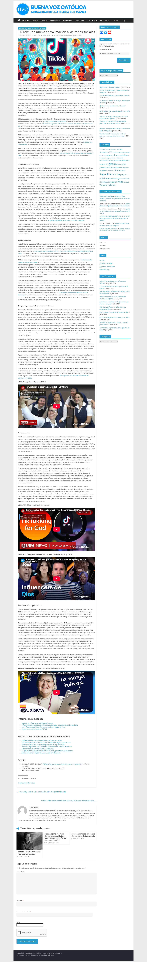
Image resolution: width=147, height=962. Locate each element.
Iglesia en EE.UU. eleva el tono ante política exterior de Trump (115, 211)
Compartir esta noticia (26, 783)
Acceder (102, 260)
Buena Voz (37, 35)
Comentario (20, 872)
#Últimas (42, 28)
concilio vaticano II (125, 152)
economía (120, 158)
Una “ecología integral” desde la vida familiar (114, 312)
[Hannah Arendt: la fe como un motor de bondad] (29, 833)
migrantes (126, 167)
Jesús (88, 20)
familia (102, 164)
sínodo (119, 181)
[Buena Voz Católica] (18, 20)
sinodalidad (104, 182)
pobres (126, 175)
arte (121, 149)
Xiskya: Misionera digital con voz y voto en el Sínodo (41, 753)
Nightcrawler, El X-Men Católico (110, 87)
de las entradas (106, 263)
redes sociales (66, 35)
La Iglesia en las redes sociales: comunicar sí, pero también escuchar (47, 751)
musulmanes (109, 170)
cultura (115, 155)
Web (18, 922)
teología (126, 182)
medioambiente (116, 167)
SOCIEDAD (112, 182)
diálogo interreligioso (106, 158)
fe (106, 164)
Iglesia (112, 164)
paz (121, 175)
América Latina (115, 149)
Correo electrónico (23, 912)
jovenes (102, 167)
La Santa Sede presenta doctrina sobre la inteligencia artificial (114, 218)
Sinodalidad (67, 20)
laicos (108, 167)
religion (73, 35)
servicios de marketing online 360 (110, 216)
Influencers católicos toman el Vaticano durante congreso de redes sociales (50, 725)
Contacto (44, 20)
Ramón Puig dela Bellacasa (108, 229)
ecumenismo (104, 160)
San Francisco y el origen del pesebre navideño (115, 111)
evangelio (125, 160)
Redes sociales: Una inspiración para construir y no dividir (43, 744)
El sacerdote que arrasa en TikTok (34, 729)
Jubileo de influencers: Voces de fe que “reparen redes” (42, 740)
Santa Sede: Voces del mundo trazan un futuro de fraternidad (68, 800)
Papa (123, 170)
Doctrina (114, 158)
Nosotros (26, 20)
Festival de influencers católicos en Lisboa (37, 723)
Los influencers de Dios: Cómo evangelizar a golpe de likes (43, 727)
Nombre (19, 900)
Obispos (118, 170)
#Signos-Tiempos (33, 28)
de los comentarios (107, 266)
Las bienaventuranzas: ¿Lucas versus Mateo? (114, 95)
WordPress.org (104, 269)
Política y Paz (97, 20)
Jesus (124, 164)
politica (103, 178)
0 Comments (46, 35)
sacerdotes (126, 179)
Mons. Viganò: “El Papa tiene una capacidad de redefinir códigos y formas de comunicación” (55, 837)
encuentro (119, 160)
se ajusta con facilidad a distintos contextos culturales (66, 220)
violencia (112, 185)
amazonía (108, 149)
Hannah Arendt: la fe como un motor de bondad (29, 853)
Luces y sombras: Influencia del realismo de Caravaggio (83, 835)
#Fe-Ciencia (22, 28)
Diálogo (125, 155)
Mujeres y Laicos (111, 20)
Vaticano (103, 185)
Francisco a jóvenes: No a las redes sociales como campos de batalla (47, 747)
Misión (35, 20)
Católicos (116, 152)
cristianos (109, 155)
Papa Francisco (110, 174)
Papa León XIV (55, 20)
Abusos (102, 149)
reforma (111, 178)
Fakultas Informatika (106, 196)
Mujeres (103, 170)
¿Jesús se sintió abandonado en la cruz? (112, 106)
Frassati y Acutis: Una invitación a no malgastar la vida (41, 792)
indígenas (118, 164)
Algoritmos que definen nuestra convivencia (38, 749)
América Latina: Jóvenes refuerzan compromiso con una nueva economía (115, 198)
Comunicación (58, 35)
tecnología (79, 35)
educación (112, 160)
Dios (120, 155)
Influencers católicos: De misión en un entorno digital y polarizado (46, 742)
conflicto (102, 155)
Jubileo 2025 (79, 20)
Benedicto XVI (106, 152)
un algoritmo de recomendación (55, 121)
